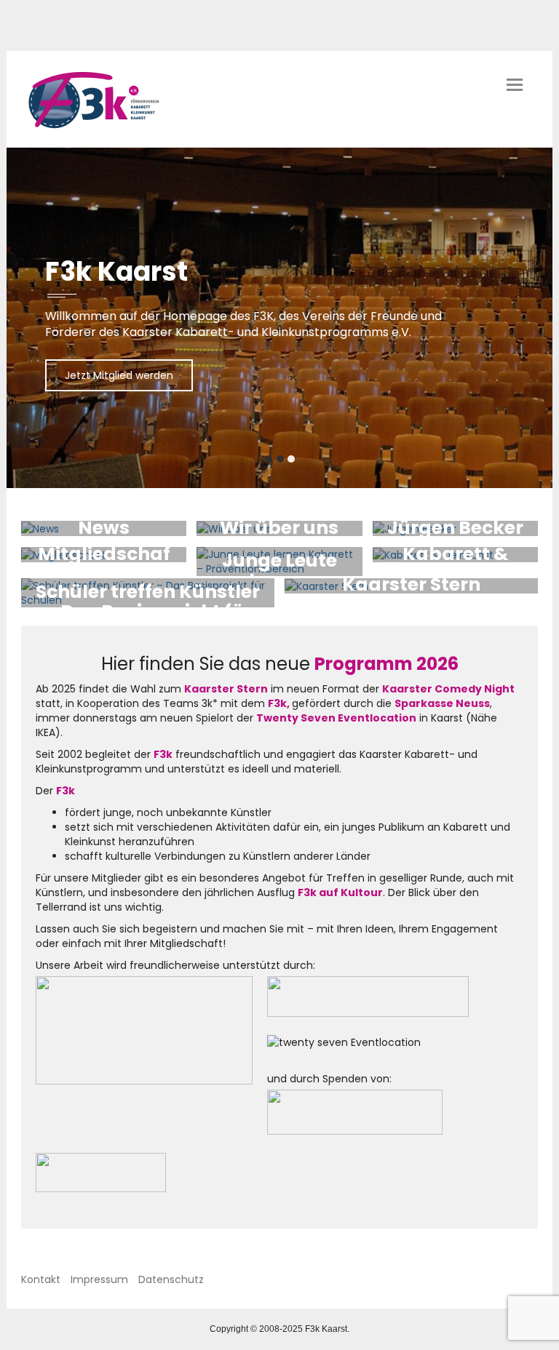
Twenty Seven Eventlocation (336, 718)
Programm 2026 (386, 664)
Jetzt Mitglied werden (119, 375)
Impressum (99, 1279)
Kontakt (40, 1279)
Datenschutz (171, 1279)
